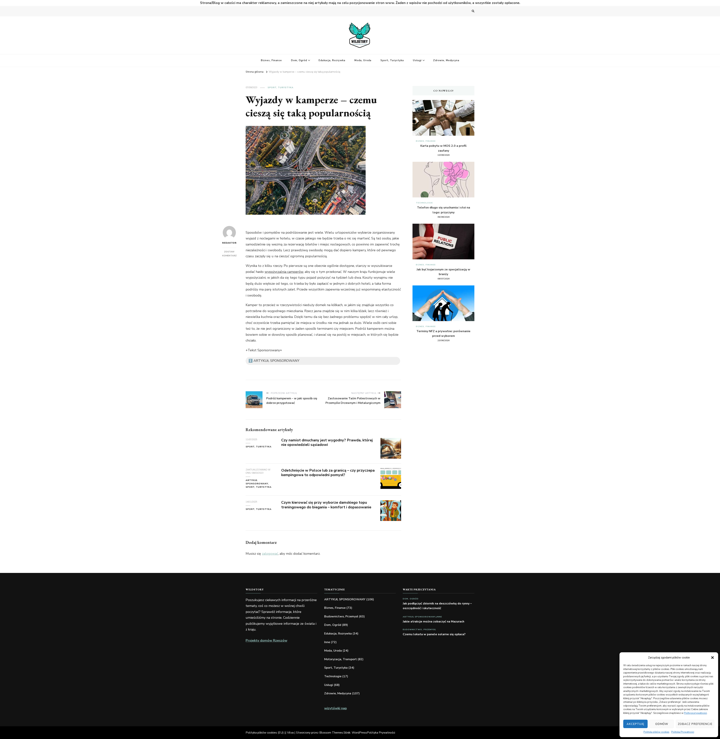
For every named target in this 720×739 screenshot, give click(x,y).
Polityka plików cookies (656, 732)
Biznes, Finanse (271, 60)
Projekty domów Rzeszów (266, 640)
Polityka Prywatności (682, 732)
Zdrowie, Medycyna (446, 60)
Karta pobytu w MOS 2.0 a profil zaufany (443, 148)
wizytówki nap (335, 708)
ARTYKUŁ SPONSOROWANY (257, 482)
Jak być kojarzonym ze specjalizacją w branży (443, 271)
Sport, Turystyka (392, 60)
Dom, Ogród (299, 60)
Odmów (661, 724)
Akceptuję (635, 724)
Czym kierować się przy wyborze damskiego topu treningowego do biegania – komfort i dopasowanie (326, 505)
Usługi (417, 60)
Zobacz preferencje (695, 724)
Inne (327, 642)
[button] (712, 657)
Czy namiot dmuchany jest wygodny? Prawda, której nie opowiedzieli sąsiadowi (327, 442)
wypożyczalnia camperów (284, 271)
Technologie (424, 202)
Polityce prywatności (695, 713)
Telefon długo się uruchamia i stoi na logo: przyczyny (443, 209)
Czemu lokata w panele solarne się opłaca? (434, 634)
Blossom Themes (331, 733)
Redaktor (229, 242)
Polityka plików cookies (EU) (265, 733)
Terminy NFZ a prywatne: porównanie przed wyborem (443, 333)
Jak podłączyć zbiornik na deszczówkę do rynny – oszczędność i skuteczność (437, 605)
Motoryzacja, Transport (340, 659)
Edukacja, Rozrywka (332, 60)
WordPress (359, 733)
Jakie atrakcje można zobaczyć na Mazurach (433, 621)
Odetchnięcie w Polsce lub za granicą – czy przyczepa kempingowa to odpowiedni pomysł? (328, 473)
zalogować (270, 553)
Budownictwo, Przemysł (341, 616)
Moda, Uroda (362, 60)
